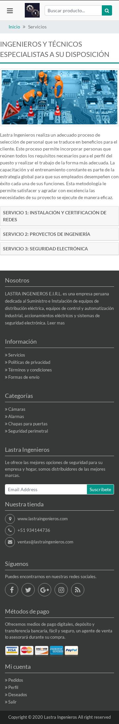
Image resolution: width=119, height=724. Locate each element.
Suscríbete (100, 489)
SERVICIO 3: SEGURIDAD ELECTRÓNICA (45, 248)
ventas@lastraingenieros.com (45, 541)
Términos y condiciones (30, 369)
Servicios (16, 355)
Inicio (14, 26)
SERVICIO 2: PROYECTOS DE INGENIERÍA (46, 234)
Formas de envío (23, 377)
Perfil (13, 687)
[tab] (59, 216)
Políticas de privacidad (29, 362)
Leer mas (56, 322)
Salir (12, 701)
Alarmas (16, 416)
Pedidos (15, 680)
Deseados (17, 694)
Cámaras (16, 409)
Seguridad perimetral (28, 431)
